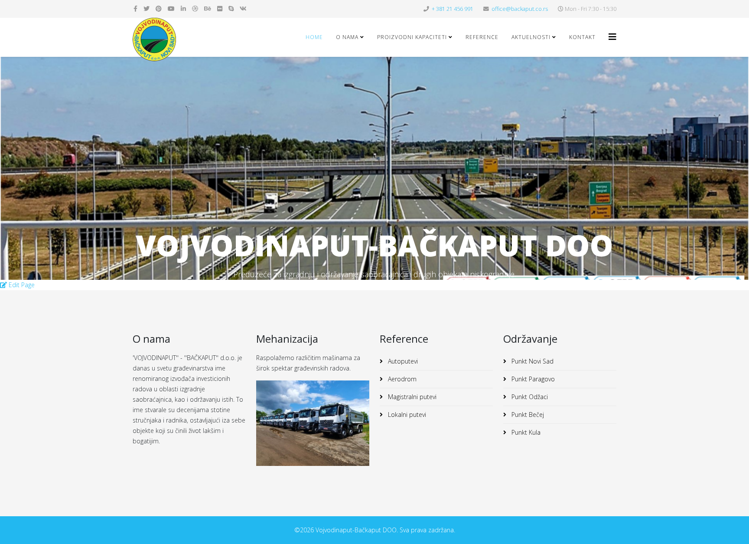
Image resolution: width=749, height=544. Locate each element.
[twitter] (146, 8)
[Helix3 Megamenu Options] (612, 37)
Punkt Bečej (527, 414)
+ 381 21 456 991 (452, 9)
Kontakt (582, 37)
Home (314, 37)
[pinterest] (159, 8)
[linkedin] (183, 8)
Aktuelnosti (530, 37)
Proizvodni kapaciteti (412, 37)
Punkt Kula (525, 432)
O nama (347, 37)
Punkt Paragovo (532, 379)
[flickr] (219, 8)
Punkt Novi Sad (532, 361)
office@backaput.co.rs (520, 9)
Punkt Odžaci (529, 397)
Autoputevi (402, 361)
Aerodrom (401, 379)
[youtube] (171, 8)
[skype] (231, 8)
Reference (482, 37)
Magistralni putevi (411, 397)
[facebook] (135, 8)
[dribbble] (195, 8)
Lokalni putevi (406, 414)
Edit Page (21, 285)
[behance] (207, 8)
